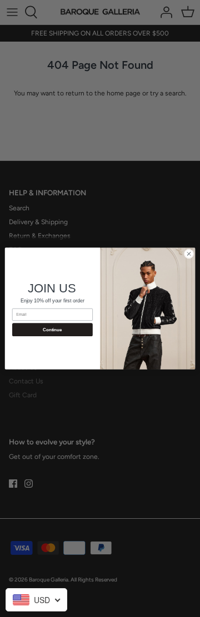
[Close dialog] (188, 254)
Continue (52, 329)
